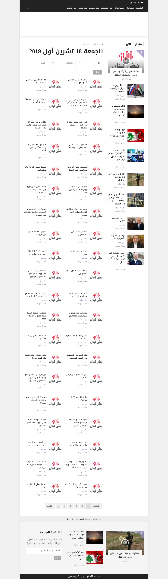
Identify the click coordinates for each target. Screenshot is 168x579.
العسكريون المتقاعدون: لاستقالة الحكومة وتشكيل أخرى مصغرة (35, 212)
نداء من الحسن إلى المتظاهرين (79, 233)
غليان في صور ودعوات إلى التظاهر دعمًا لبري (77, 314)
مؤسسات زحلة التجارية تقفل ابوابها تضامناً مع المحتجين (36, 422)
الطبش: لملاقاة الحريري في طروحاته (36, 233)
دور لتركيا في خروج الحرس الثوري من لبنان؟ (117, 132)
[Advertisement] (81, 23)
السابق (96, 506)
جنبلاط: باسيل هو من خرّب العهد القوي (35, 168)
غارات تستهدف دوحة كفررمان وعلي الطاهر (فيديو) (118, 110)
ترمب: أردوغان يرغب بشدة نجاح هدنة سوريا (35, 356)
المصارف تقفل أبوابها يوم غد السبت (76, 337)
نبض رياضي (94, 8)
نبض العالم (119, 8)
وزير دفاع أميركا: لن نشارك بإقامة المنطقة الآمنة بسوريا (76, 212)
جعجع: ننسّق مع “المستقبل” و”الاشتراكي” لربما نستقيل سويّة (76, 102)
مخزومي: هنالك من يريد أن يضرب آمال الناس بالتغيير (36, 147)
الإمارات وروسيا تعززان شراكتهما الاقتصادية (117, 88)
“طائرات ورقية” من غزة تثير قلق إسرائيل (116, 177)
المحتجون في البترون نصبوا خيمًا (78, 252)
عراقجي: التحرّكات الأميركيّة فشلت (117, 237)
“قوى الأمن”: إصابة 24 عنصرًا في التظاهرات (37, 252)
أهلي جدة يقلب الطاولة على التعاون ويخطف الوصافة (77, 125)
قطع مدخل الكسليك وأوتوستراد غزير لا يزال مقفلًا (78, 189)
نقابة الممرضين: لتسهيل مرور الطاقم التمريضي (77, 356)
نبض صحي (71, 8)
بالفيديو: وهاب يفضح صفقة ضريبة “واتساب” (77, 146)
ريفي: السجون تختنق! (118, 219)
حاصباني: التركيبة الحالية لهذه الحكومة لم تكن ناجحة (36, 316)
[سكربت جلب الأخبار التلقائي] (80, 577)
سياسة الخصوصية (82, 519)
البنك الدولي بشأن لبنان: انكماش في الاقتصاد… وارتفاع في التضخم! (116, 199)
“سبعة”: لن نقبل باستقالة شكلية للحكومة (35, 101)
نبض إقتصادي (106, 8)
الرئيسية (139, 8)
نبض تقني (82, 8)
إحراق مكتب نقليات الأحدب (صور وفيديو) (76, 485)
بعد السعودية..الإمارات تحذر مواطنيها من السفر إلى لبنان (36, 464)
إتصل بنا (70, 519)
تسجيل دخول (135, 2)
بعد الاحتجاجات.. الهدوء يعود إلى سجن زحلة (36, 443)
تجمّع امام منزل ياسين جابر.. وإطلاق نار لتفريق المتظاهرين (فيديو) (36, 273)
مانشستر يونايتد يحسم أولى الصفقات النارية (126, 73)
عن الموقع (97, 519)
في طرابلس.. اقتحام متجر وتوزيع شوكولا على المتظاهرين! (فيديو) (35, 377)
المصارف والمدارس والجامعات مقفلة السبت (77, 443)
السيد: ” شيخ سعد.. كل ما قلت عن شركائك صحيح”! (36, 400)
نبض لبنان (130, 8)
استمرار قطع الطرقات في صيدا (35, 485)
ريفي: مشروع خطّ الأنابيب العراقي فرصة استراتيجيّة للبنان (117, 257)
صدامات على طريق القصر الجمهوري (76, 272)
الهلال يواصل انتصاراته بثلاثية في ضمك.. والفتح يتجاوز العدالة (35, 125)
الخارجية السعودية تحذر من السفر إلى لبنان (77, 294)
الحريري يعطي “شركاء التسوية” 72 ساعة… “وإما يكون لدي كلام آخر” (76, 464)
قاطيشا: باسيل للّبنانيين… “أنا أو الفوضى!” (76, 81)
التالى (50, 506)
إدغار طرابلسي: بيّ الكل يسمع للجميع (36, 81)
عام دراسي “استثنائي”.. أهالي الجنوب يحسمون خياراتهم (116, 155)
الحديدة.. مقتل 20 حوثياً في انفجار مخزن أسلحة (77, 168)
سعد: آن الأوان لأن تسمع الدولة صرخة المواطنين (35, 294)
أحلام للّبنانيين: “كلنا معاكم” (79, 398)
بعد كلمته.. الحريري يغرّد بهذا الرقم (36, 337)
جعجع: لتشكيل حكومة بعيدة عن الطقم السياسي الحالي (78, 422)
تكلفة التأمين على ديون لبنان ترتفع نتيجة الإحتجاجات (36, 189)
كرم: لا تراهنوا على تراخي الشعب (76, 376)
